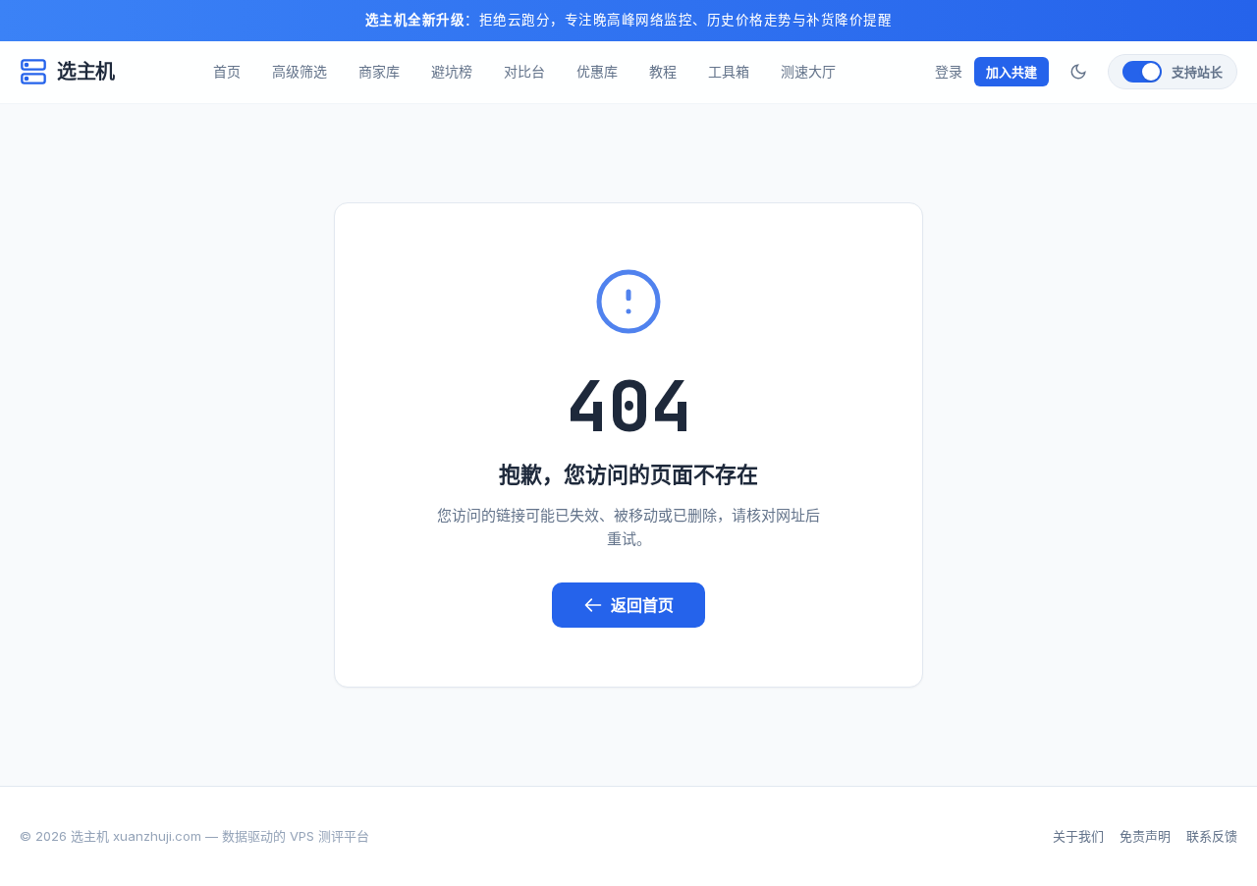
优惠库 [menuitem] (597, 71)
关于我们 (1078, 836)
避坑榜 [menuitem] (451, 71)
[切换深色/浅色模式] (1078, 71)
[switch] (1172, 71)
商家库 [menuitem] (379, 71)
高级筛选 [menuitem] (299, 71)
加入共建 (1011, 72)
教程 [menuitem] (663, 71)
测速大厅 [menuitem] (808, 71)
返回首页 (642, 605)
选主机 (86, 71)
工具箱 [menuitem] (728, 71)
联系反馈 (1211, 836)
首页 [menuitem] (227, 71)
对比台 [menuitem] (524, 71)
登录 (948, 71)
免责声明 (1145, 836)
